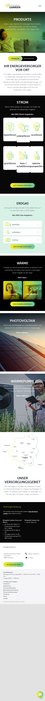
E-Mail (30, 558)
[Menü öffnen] (39, 6)
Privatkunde (15, 58)
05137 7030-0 (33, 554)
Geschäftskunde (29, 58)
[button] (22, 224)
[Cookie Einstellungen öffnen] (41, 698)
